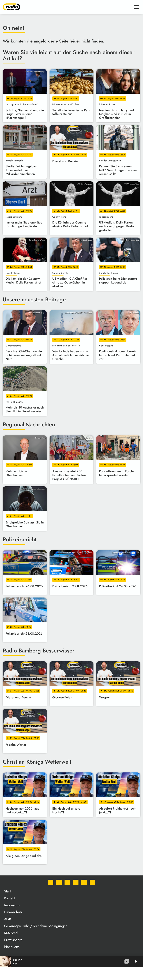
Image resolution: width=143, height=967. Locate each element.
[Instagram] (67, 882)
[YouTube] (75, 882)
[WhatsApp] (50, 882)
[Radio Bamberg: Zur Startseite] (67, 6)
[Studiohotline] (92, 882)
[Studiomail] (84, 882)
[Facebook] (59, 882)
